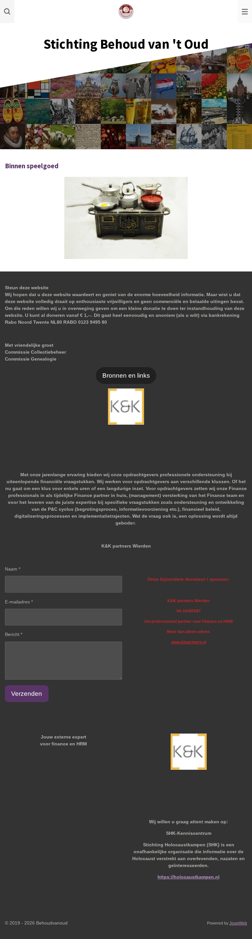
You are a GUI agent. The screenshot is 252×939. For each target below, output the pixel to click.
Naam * (12, 569)
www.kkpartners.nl (188, 642)
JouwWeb (238, 923)
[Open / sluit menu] (245, 11)
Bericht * (13, 634)
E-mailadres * (19, 601)
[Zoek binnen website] (7, 11)
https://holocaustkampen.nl (189, 877)
